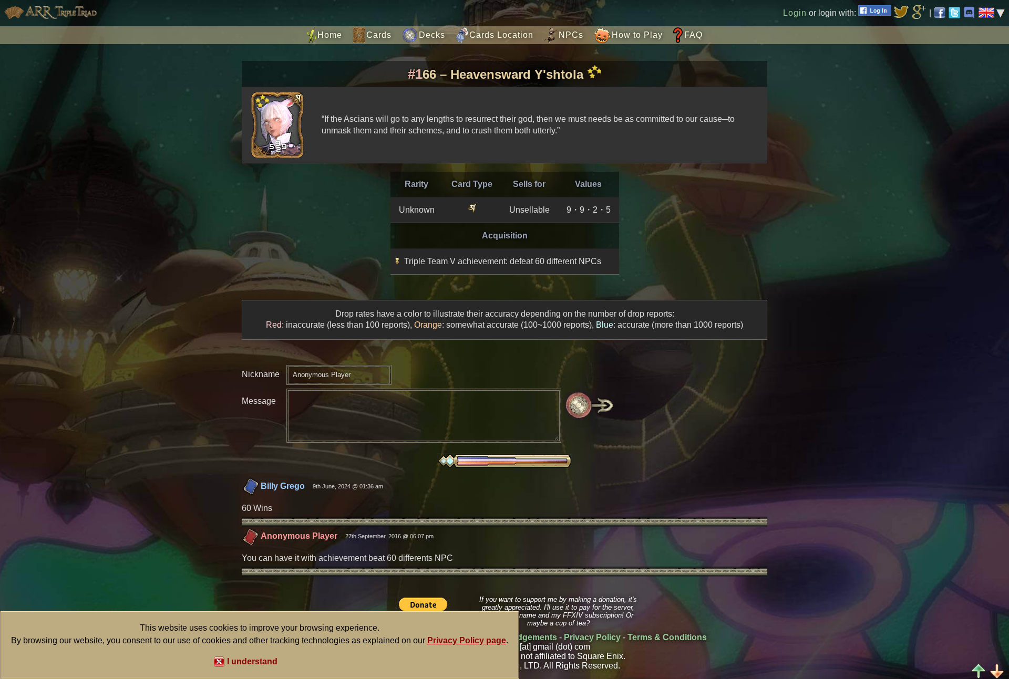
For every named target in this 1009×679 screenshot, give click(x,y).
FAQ (693, 34)
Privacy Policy (592, 637)
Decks (432, 34)
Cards (379, 34)
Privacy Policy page (466, 640)
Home (329, 34)
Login (795, 12)
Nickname (261, 374)
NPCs (571, 34)
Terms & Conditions (667, 637)
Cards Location (501, 34)
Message (259, 400)
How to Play (637, 34)
